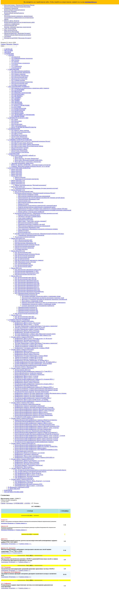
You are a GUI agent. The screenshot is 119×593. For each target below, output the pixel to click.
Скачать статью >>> (21, 523)
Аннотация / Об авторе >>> (9, 570)
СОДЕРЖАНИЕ (18, 503)
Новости (15, 44)
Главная (3, 44)
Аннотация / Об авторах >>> (9, 577)
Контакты (9, 44)
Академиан (9, 503)
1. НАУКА (27, 503)
